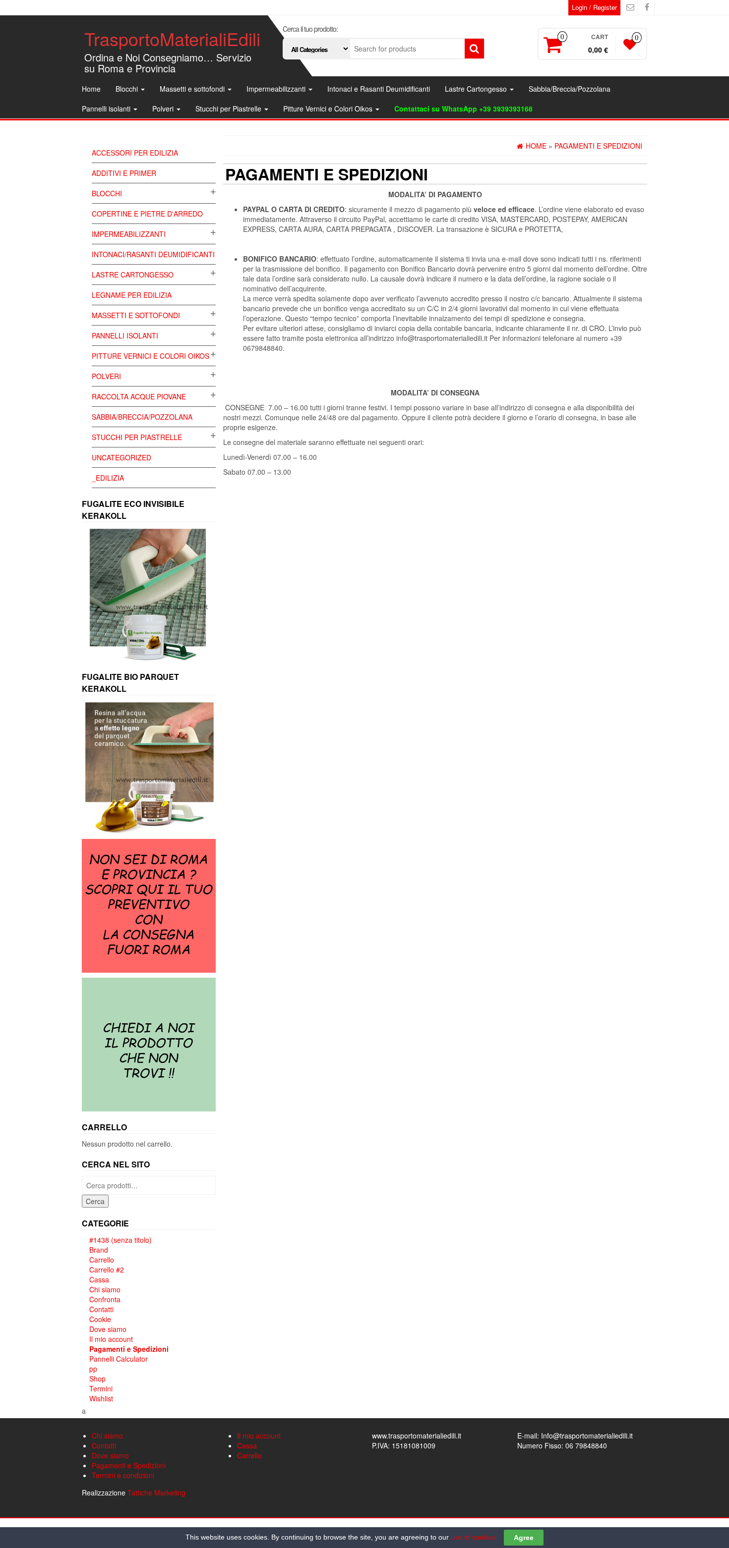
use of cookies (473, 1537)
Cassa (99, 1279)
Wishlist (101, 1398)
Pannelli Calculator (118, 1359)
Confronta (105, 1299)
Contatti (101, 1309)
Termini (101, 1388)
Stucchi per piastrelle (137, 437)
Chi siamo (105, 1289)
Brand (98, 1250)
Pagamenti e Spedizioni (129, 1349)
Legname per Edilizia (132, 295)
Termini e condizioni (123, 1475)
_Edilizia (108, 478)
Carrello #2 (106, 1269)
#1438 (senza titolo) (120, 1240)
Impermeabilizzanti (276, 89)
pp (93, 1369)
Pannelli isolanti (107, 108)
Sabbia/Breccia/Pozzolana (569, 89)
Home (91, 89)
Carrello (101, 1260)
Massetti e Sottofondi (136, 315)
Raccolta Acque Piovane (139, 396)
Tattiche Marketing (156, 1492)
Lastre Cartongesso (477, 89)
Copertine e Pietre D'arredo (147, 214)
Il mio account (111, 1339)
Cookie (100, 1319)
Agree (524, 1538)
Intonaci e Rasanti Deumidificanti (378, 89)
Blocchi (128, 89)
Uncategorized (121, 457)
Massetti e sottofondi (193, 89)
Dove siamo (107, 1329)
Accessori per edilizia (135, 153)
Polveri (164, 108)
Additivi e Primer (124, 173)
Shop (97, 1378)
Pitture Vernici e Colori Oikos (328, 108)
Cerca (95, 1201)
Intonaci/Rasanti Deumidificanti (153, 254)
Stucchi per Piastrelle (229, 108)
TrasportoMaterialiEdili (172, 38)
